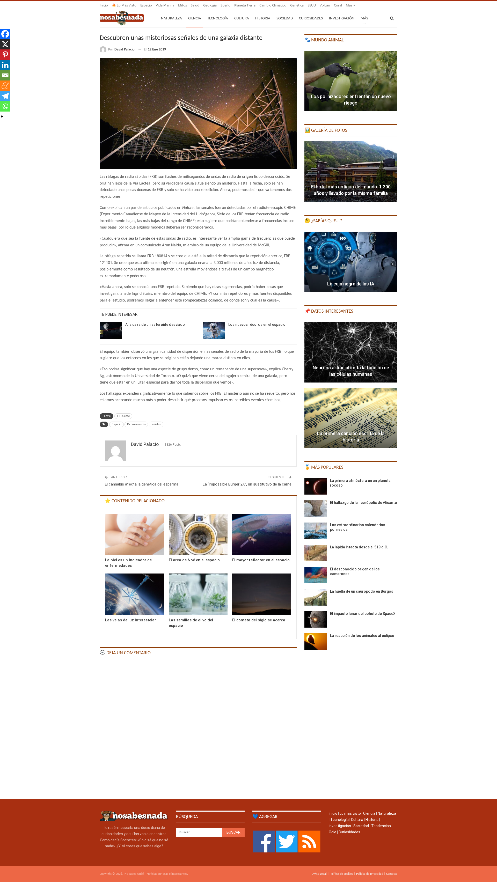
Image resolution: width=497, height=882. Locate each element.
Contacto (391, 874)
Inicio (104, 5)
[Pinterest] (5, 54)
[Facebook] (5, 34)
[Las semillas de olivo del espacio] (198, 594)
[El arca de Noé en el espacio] (198, 534)
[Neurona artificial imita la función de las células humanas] (351, 352)
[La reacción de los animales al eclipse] (315, 641)
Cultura (241, 18)
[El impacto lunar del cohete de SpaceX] (315, 619)
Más (349, 5)
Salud (195, 5)
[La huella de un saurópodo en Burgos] (315, 597)
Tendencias (381, 826)
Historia (262, 18)
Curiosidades (311, 18)
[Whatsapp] (5, 106)
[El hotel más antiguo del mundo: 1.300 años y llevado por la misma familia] (351, 171)
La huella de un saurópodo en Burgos (361, 591)
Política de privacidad (369, 874)
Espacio (146, 5)
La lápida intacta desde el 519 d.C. (359, 547)
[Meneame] (5, 85)
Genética (297, 5)
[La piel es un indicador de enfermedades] (134, 534)
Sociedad (284, 18)
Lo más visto (350, 813)
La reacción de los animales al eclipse (362, 636)
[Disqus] (198, 728)
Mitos (182, 5)
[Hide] (2, 116)
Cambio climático (272, 5)
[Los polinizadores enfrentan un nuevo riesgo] (351, 81)
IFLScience (123, 416)
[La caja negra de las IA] (351, 261)
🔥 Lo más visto (124, 5)
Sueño (225, 5)
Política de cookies (341, 874)
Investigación (341, 18)
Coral (338, 5)
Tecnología (217, 18)
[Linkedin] (5, 65)
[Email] (5, 75)
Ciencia (194, 18)
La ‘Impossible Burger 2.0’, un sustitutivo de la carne (247, 484)
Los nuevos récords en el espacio (257, 324)
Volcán (325, 5)
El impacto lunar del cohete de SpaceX (363, 614)
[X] (5, 44)
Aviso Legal (319, 874)
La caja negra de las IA (350, 283)
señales (156, 424)
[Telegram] (5, 96)
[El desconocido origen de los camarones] (315, 575)
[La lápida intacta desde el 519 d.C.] (315, 553)
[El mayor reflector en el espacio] (261, 534)
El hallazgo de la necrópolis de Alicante (363, 503)
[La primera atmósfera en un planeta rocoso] (315, 486)
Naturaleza (171, 18)
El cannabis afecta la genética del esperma (141, 484)
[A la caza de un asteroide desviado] (111, 330)
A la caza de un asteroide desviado (155, 324)
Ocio (332, 832)
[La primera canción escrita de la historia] (351, 418)
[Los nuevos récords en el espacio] (214, 330)
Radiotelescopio (136, 424)
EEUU (312, 5)
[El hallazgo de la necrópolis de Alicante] (315, 508)
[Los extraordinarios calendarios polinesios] (315, 531)
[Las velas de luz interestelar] (134, 594)
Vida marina (165, 5)
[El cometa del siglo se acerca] (261, 594)
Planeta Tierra (244, 5)
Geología (210, 5)
